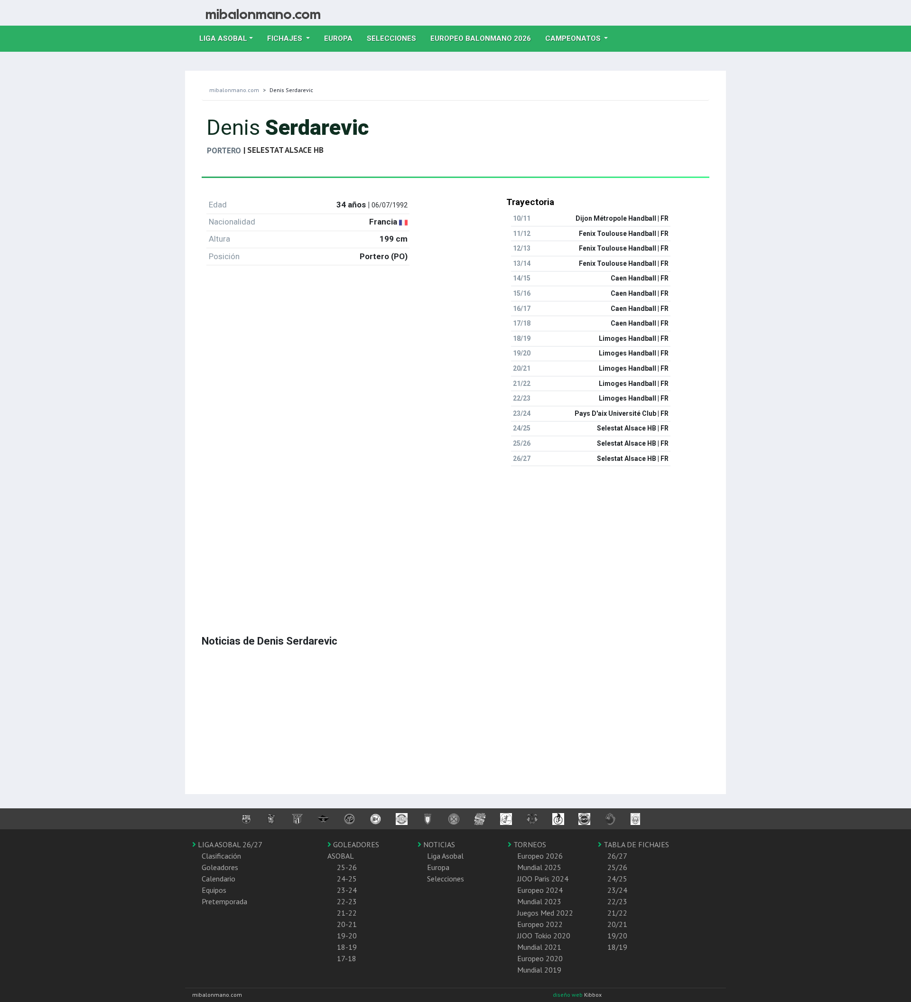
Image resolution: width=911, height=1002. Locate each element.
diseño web (568, 994)
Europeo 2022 (540, 924)
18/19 (617, 947)
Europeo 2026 (540, 856)
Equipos (214, 890)
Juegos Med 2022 (545, 913)
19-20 (347, 935)
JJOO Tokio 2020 (543, 935)
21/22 (617, 913)
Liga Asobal (445, 856)
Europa (342, 38)
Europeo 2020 (540, 958)
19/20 (617, 935)
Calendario (218, 878)
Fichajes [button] (285, 38)
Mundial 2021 (539, 947)
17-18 (346, 958)
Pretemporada (224, 901)
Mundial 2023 (539, 901)
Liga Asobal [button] (223, 38)
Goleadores (220, 867)
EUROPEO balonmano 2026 (484, 38)
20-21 (347, 924)
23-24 (347, 890)
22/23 (617, 901)
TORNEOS (528, 844)
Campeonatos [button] (574, 38)
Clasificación (221, 856)
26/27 (617, 856)
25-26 (347, 867)
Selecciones (395, 38)
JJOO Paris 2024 (542, 878)
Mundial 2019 (539, 969)
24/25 (617, 878)
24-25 (347, 878)
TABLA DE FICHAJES (635, 844)
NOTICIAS (438, 844)
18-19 (347, 947)
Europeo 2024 (540, 890)
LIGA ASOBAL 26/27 (229, 844)
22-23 (347, 901)
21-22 (347, 913)
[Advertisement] (455, 540)
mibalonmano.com (234, 90)
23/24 (617, 890)
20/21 (617, 924)
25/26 (617, 867)
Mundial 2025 (539, 867)
